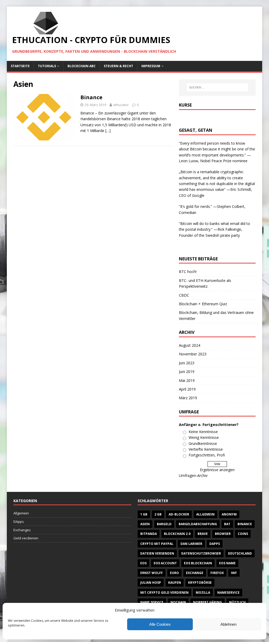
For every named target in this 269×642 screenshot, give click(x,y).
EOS (143, 563)
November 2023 (192, 353)
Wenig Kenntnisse (204, 437)
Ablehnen (228, 624)
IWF (234, 573)
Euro (174, 573)
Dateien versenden (157, 553)
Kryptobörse (200, 582)
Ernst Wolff (151, 573)
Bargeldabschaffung (198, 524)
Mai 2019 (187, 380)
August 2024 (189, 345)
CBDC (184, 295)
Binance (91, 97)
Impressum (150, 66)
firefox (217, 573)
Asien (145, 524)
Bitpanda (148, 534)
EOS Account (165, 563)
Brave (203, 534)
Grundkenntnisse (203, 443)
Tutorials (47, 66)
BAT (227, 524)
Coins (243, 534)
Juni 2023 (186, 362)
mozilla (203, 592)
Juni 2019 (186, 371)
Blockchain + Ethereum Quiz (203, 303)
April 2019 (187, 389)
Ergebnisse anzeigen (217, 469)
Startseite (20, 66)
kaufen (174, 582)
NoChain (178, 602)
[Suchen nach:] (217, 87)
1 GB (143, 514)
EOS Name (227, 563)
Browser (223, 534)
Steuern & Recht (118, 66)
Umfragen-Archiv (193, 475)
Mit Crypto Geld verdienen (164, 592)
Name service (151, 602)
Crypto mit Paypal (156, 543)
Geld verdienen (25, 538)
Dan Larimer (191, 543)
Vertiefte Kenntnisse (206, 449)
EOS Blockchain (198, 563)
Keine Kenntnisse (203, 431)
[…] (108, 130)
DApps (18, 521)
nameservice (228, 592)
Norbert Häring (207, 602)
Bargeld (164, 524)
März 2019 (188, 397)
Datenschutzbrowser (201, 553)
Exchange (194, 573)
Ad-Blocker (179, 514)
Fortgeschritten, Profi (207, 454)
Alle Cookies (160, 624)
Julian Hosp (150, 582)
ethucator (121, 104)
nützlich (237, 602)
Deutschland (240, 553)
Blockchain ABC (82, 66)
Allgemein (21, 513)
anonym (229, 514)
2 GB (158, 514)
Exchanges (22, 530)
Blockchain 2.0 (177, 534)
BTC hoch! (187, 271)
